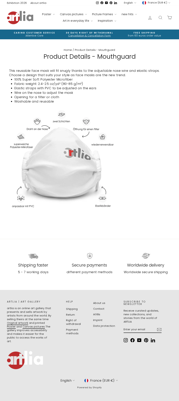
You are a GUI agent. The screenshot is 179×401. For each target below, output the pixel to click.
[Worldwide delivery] (146, 256)
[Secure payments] (89, 256)
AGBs (96, 314)
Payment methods (72, 331)
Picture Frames (103, 14)
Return (70, 314)
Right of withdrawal (73, 322)
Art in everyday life (76, 21)
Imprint (98, 320)
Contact (99, 309)
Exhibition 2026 (17, 3)
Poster (47, 14)
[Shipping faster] (33, 256)
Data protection (104, 326)
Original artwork (17, 323)
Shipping (72, 309)
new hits (128, 14)
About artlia (38, 3)
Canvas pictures (72, 14)
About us (99, 303)
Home (68, 50)
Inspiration (106, 21)
